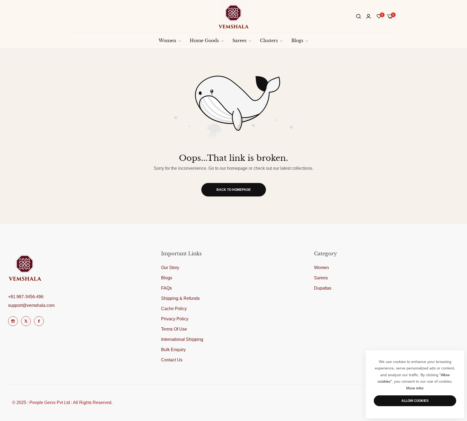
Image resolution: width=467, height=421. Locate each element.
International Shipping (182, 339)
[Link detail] (13, 321)
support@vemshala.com (31, 305)
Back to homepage (233, 190)
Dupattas (322, 288)
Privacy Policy (174, 319)
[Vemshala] (233, 16)
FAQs (166, 288)
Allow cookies (415, 401)
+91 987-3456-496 (26, 296)
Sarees (321, 278)
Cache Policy (174, 308)
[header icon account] (368, 16)
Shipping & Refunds (180, 298)
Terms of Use (174, 329)
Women (321, 267)
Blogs (166, 278)
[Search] (358, 16)
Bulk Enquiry (173, 349)
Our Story (170, 267)
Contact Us (171, 360)
